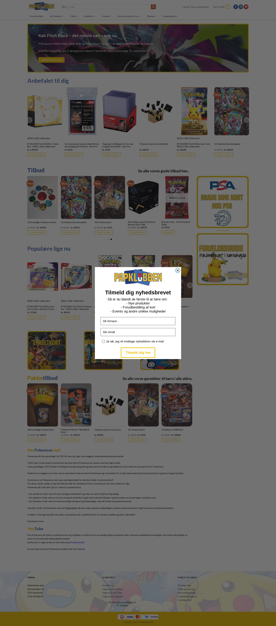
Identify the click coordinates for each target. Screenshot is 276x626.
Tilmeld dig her (138, 352)
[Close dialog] (177, 270)
